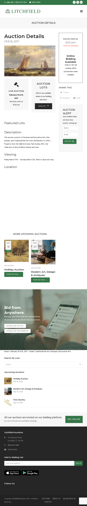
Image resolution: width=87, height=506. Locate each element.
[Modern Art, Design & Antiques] (43, 252)
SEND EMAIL (36, 2)
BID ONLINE (74, 419)
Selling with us (69, 498)
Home (6, 351)
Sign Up (78, 463)
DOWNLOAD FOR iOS (15, 326)
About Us (56, 498)
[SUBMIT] (80, 364)
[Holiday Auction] (16, 250)
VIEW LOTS (42, 106)
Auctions (46, 498)
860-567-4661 (13, 445)
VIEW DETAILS (13, 274)
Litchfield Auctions (18, 498)
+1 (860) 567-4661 (16, 2)
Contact (48, 502)
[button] (81, 11)
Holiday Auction (14, 269)
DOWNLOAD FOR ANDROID (17, 331)
